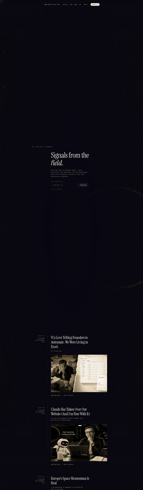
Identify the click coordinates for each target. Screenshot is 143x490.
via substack (49, 146)
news (75, 4)
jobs (80, 4)
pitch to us (95, 4)
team (71, 4)
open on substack (68, 395)
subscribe (83, 185)
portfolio (65, 4)
